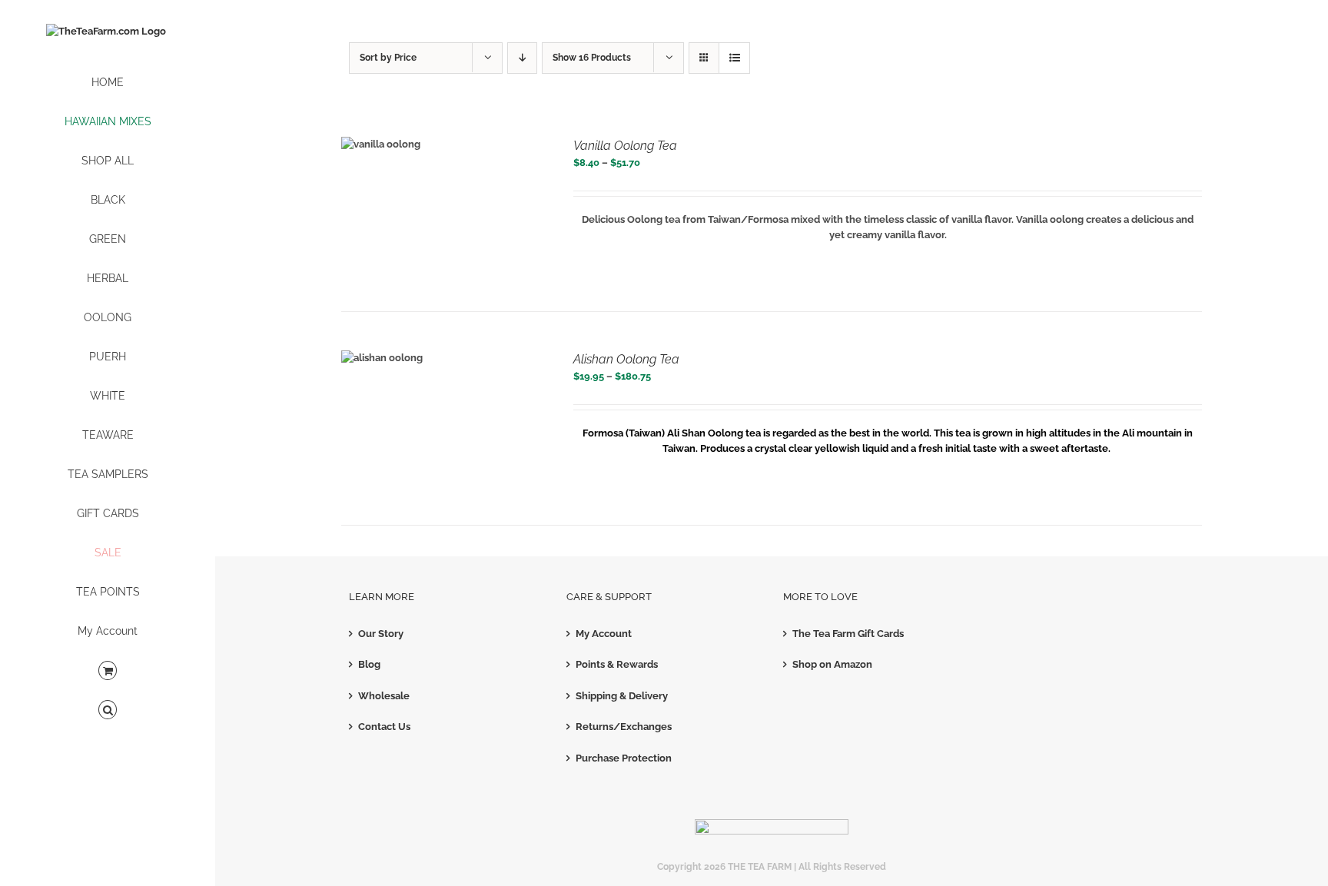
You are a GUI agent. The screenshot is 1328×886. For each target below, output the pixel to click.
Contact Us (384, 726)
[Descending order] (522, 58)
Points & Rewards (617, 664)
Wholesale (384, 696)
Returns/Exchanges (624, 726)
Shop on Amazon (832, 664)
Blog (369, 664)
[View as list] (734, 58)
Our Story (380, 633)
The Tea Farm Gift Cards (848, 633)
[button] (107, 710)
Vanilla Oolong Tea (625, 145)
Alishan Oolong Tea (626, 359)
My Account (604, 633)
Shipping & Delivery (622, 696)
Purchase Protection (624, 758)
